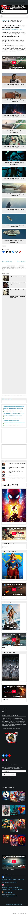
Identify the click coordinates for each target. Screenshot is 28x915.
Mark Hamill (18, 267)
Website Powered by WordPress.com (14, 904)
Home (3, 20)
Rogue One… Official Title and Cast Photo (18, 289)
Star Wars (12, 266)
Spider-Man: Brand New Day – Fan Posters (11, 887)
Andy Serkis (4, 267)
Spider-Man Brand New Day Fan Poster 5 (17, 463)
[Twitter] (3, 755)
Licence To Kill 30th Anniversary (8, 894)
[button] (14, 78)
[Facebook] (6, 755)
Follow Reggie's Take (9, 774)
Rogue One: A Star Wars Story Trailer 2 (17, 276)
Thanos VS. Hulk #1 (21, 261)
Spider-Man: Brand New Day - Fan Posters (16, 471)
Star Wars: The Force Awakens (17, 268)
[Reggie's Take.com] (14, 7)
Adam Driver (22, 266)
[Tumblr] (6, 760)
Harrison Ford (13, 267)
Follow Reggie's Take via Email (9, 763)
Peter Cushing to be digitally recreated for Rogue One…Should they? (18, 283)
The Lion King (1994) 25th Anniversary (10, 896)
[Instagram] (3, 760)
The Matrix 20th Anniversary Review (9, 882)
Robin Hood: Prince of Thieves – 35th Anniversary (12, 889)
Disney (8, 267)
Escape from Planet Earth (14, 475)
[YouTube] (9, 755)
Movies (8, 20)
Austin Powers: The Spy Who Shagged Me (16, 468)
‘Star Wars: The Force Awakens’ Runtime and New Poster (18, 297)
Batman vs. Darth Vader (7, 261)
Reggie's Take (7, 29)
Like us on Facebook (7, 399)
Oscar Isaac (4, 268)
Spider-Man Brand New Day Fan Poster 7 (17, 478)
